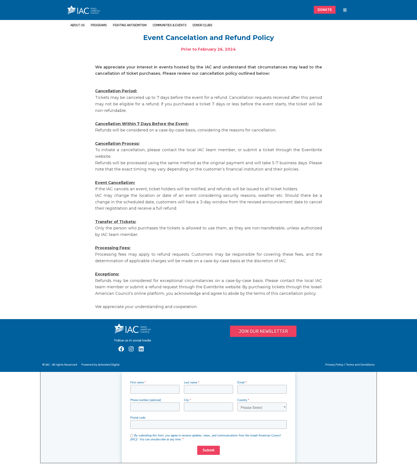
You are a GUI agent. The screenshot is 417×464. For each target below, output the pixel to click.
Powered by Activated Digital (100, 364)
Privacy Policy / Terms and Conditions (350, 364)
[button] (348, 25)
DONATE (325, 10)
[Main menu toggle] (345, 10)
